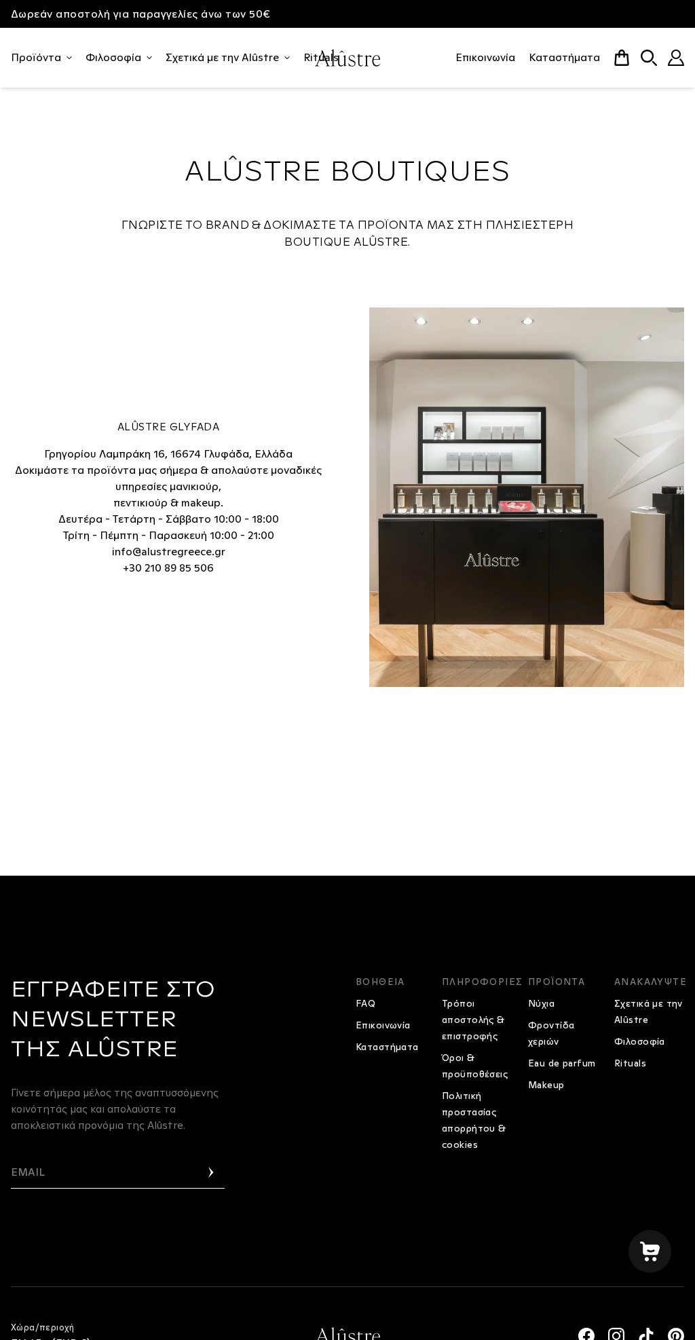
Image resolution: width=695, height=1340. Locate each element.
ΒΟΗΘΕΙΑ (380, 981)
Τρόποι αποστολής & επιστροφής (473, 1019)
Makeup (546, 1085)
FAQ (365, 1003)
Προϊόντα (36, 57)
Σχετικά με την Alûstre (222, 57)
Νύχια (541, 1003)
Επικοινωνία (485, 57)
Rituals (630, 1063)
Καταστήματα (564, 57)
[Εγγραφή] (211, 1172)
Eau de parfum (561, 1063)
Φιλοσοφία (113, 57)
